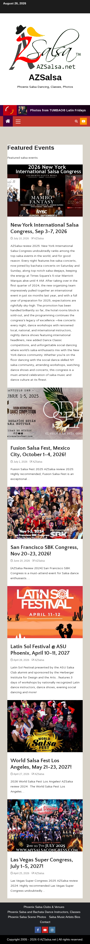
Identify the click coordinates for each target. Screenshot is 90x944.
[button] (18, 121)
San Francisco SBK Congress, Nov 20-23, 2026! (44, 550)
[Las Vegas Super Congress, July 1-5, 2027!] (45, 825)
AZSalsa (45, 77)
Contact (45, 922)
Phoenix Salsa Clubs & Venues (44, 907)
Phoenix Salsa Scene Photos (27, 917)
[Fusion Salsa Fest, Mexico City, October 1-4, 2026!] (45, 414)
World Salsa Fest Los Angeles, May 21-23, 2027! (41, 764)
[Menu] (18, 121)
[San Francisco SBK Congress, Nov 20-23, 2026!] (45, 513)
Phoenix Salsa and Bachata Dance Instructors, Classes (44, 912)
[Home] (8, 121)
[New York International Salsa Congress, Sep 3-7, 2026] (45, 190)
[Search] (76, 121)
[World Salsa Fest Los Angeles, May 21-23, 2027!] (45, 726)
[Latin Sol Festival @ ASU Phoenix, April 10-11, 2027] (45, 612)
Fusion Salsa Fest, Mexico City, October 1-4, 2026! (40, 451)
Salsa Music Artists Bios (64, 917)
